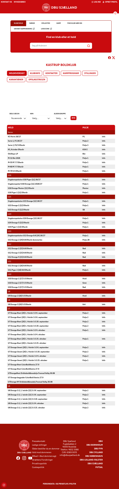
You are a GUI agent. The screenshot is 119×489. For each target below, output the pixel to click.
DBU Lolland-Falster (91, 460)
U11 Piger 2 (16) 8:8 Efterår (19, 270)
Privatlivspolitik (39, 464)
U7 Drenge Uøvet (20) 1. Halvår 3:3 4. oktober (27, 356)
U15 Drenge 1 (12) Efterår (18, 205)
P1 (84, 137)
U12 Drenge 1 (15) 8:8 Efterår (20, 248)
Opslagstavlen (37, 80)
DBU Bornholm (94, 445)
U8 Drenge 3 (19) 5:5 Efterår (19, 304)
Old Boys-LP (13, 154)
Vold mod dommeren (41, 453)
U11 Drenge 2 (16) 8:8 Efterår (20, 266)
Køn (31, 114)
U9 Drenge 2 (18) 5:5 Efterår (19, 296)
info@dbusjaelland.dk (70, 455)
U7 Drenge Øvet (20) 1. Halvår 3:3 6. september (28, 313)
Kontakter (51, 73)
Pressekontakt (38, 441)
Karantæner (16, 80)
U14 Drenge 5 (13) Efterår (18, 223)
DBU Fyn (98, 449)
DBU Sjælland (95, 464)
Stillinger (90, 73)
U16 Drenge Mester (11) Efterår (21, 188)
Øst (84, 154)
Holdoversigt (17, 73)
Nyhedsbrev (20, 2)
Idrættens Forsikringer (42, 460)
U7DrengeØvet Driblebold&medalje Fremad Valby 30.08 (31, 373)
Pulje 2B (86, 240)
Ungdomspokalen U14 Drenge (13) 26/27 (25, 218)
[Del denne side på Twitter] (113, 58)
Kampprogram (71, 73)
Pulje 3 (85, 145)
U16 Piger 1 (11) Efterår (18, 193)
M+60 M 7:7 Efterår (15, 167)
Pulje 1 (85, 158)
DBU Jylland (96, 453)
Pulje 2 (85, 141)
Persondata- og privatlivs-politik (59, 484)
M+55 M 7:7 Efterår (15, 162)
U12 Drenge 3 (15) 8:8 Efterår (20, 253)
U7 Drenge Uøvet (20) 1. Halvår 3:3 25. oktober (27, 360)
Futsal (99, 467)
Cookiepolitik (38, 467)
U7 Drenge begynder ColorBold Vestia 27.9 (25, 378)
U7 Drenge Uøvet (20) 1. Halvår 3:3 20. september (29, 352)
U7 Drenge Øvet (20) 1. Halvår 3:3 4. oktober (26, 330)
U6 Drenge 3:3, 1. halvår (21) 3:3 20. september (27, 399)
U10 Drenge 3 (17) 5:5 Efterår (20, 287)
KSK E (85, 149)
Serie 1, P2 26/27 (15, 141)
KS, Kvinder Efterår (16, 149)
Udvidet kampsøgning (23, 29)
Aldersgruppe (60, 114)
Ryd (73, 118)
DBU (101, 441)
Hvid (84, 279)
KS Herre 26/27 (14, 137)
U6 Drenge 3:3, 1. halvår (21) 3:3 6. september (27, 390)
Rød (84, 248)
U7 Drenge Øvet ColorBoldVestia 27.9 (23, 365)
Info (103, 137)
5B (84, 210)
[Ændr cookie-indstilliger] (4, 485)
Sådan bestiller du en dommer (46, 449)
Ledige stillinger (39, 445)
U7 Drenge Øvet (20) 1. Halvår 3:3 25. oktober (27, 339)
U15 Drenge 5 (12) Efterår (18, 210)
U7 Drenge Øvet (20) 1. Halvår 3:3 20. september (28, 322)
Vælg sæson (14, 114)
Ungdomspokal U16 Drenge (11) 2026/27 (25, 184)
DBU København (94, 456)
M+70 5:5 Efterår (15, 171)
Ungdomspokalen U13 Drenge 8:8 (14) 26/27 (26, 236)
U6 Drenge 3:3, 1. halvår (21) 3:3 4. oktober (26, 403)
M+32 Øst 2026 (14, 158)
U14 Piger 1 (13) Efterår (18, 227)
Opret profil (111, 2)
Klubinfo (35, 73)
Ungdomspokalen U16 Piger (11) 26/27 (24, 180)
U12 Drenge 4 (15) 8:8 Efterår (20, 257)
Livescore (45, 29)
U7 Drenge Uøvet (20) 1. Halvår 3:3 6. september (28, 347)
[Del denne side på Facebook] (109, 58)
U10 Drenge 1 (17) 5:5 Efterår (20, 279)
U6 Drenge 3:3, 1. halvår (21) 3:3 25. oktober (26, 408)
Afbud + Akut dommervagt (44, 456)
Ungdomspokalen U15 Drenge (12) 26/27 (25, 201)
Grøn (85, 283)
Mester (85, 188)
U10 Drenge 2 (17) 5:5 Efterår (20, 283)
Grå (84, 304)
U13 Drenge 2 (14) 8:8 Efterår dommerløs (25, 240)
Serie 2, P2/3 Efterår (16, 145)
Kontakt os (6, 2)
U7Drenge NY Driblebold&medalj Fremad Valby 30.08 (30, 382)
